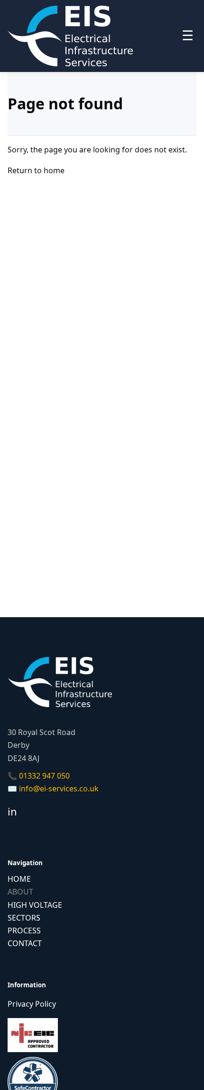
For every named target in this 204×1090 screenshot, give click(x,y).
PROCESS (24, 930)
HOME (19, 879)
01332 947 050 (44, 776)
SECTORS (24, 918)
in (12, 811)
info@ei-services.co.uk (59, 788)
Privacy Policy (32, 1004)
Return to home (36, 170)
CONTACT (25, 943)
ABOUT (20, 891)
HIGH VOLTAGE (35, 905)
